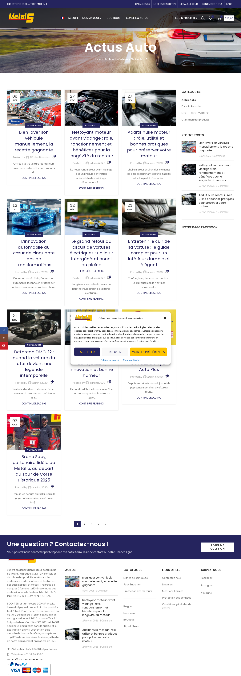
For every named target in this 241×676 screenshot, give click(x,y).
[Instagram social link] (4, 338)
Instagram (207, 585)
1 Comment (218, 155)
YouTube (206, 592)
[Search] (203, 18)
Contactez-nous (172, 577)
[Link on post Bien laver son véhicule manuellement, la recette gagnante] (34, 108)
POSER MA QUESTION (217, 547)
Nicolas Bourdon (40, 157)
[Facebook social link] (4, 330)
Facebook (207, 577)
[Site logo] (21, 17)
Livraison (167, 584)
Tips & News (131, 626)
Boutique (129, 619)
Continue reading (34, 178)
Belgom (127, 606)
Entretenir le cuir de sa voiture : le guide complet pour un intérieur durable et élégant (149, 253)
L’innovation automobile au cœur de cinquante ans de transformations (34, 253)
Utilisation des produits (195, 119)
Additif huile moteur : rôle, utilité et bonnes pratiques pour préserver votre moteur (149, 144)
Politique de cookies (111, 359)
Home (97, 59)
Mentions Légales (172, 590)
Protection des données (176, 597)
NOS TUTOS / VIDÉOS (195, 113)
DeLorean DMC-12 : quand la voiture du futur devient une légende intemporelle (34, 363)
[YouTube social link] (4, 346)
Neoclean (129, 613)
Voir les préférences (148, 352)
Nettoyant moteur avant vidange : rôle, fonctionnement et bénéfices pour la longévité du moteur (91, 144)
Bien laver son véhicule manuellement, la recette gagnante (34, 141)
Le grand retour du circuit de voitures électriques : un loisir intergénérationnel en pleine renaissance (91, 256)
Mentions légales (132, 359)
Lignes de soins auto (135, 577)
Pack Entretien (132, 584)
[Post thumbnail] (189, 149)
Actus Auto (34, 125)
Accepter (87, 352)
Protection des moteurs (137, 590)
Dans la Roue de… (192, 106)
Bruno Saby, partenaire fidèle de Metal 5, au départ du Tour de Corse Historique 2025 (34, 468)
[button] (165, 318)
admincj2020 (97, 163)
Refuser (115, 352)
